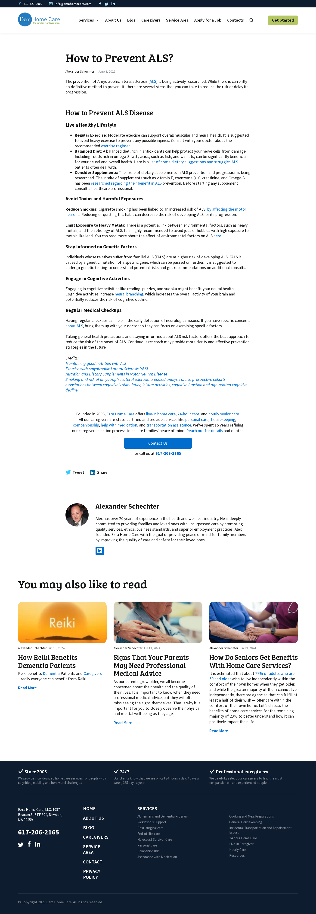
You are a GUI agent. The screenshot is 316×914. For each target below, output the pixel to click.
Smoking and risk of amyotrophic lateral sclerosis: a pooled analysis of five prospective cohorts (145, 379)
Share (102, 472)
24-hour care (188, 414)
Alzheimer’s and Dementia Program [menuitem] (162, 816)
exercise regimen (115, 145)
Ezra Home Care (120, 414)
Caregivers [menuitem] (150, 20)
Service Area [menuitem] (177, 20)
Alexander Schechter (79, 71)
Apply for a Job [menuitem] (207, 20)
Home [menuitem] (89, 808)
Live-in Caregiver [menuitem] (241, 844)
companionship (86, 425)
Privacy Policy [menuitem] (91, 874)
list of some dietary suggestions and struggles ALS (194, 161)
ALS (153, 81)
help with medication (119, 425)
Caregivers (93, 673)
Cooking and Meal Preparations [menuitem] (251, 816)
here (217, 235)
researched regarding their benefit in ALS (126, 183)
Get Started (283, 20)
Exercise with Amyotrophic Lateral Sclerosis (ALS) (106, 368)
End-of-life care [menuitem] (148, 833)
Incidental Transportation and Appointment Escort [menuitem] (260, 830)
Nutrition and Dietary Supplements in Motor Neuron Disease (116, 374)
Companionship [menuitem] (148, 851)
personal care (196, 419)
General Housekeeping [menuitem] (245, 822)
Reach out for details (204, 430)
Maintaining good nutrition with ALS (95, 363)
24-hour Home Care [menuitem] (243, 838)
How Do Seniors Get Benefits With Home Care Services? (253, 661)
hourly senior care (223, 414)
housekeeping (223, 419)
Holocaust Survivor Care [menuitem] (154, 839)
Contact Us (158, 443)
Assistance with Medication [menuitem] (157, 857)
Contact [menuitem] (92, 862)
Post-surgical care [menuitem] (150, 828)
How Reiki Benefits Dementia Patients (47, 661)
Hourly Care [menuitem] (237, 849)
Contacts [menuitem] (235, 20)
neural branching (129, 294)
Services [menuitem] (86, 20)
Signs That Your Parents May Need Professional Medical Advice (151, 665)
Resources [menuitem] (237, 855)
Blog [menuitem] (131, 20)
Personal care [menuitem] (147, 845)
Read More (27, 687)
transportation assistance (168, 425)
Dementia (51, 673)
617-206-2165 (168, 453)
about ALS (74, 325)
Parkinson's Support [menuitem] (151, 822)
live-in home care (161, 414)
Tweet (78, 472)
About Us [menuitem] (113, 20)
